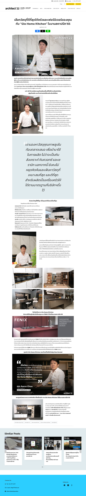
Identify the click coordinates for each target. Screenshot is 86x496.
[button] (38, 8)
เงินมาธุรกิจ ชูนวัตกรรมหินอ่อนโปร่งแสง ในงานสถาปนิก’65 (32, 454)
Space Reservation (70, 4)
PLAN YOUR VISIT (71, 8)
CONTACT (78, 8)
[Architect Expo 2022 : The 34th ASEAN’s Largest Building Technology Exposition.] (18, 8)
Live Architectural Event (45, 422)
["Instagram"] (68, 485)
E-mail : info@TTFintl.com (13, 487)
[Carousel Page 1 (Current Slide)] (42, 467)
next (80, 451)
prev (5, 451)
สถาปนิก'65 (54, 422)
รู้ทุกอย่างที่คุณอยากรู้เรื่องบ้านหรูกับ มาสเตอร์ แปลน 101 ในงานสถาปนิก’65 (72, 455)
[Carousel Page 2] (43, 467)
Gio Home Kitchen (35, 422)
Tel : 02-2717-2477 (11, 484)
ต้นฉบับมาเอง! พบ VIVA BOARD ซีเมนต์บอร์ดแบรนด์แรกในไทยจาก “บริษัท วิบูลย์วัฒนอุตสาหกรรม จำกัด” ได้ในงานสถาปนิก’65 (12, 457)
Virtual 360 (78, 4)
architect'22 (27, 422)
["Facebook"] (64, 485)
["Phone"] (71, 485)
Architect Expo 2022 (19, 422)
